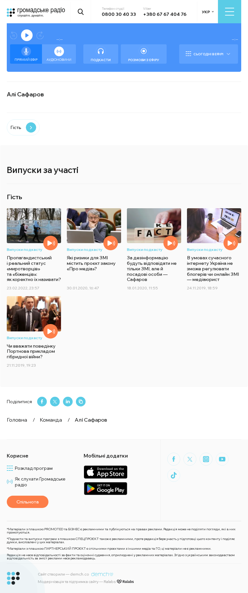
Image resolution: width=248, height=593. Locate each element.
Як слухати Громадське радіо (40, 482)
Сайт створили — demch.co (63, 574)
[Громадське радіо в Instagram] (206, 459)
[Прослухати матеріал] (50, 243)
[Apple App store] (105, 472)
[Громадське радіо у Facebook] (173, 459)
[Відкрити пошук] (81, 11)
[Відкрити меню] (229, 11)
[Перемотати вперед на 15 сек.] (40, 35)
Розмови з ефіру (143, 60)
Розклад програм (34, 468)
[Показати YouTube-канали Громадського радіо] (222, 459)
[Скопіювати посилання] (81, 401)
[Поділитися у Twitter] (55, 401)
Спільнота (27, 502)
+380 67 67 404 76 (164, 14)
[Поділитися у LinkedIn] (68, 401)
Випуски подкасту (24, 249)
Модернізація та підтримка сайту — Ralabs (77, 581)
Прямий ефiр (26, 60)
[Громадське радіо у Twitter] (189, 459)
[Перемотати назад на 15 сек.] (13, 35)
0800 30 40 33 (119, 14)
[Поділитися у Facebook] (42, 401)
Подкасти (101, 60)
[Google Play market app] (105, 488)
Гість (15, 127)
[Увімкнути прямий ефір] (27, 35)
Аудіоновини (58, 60)
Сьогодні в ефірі (208, 54)
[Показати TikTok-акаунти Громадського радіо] (173, 475)
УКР (206, 11)
